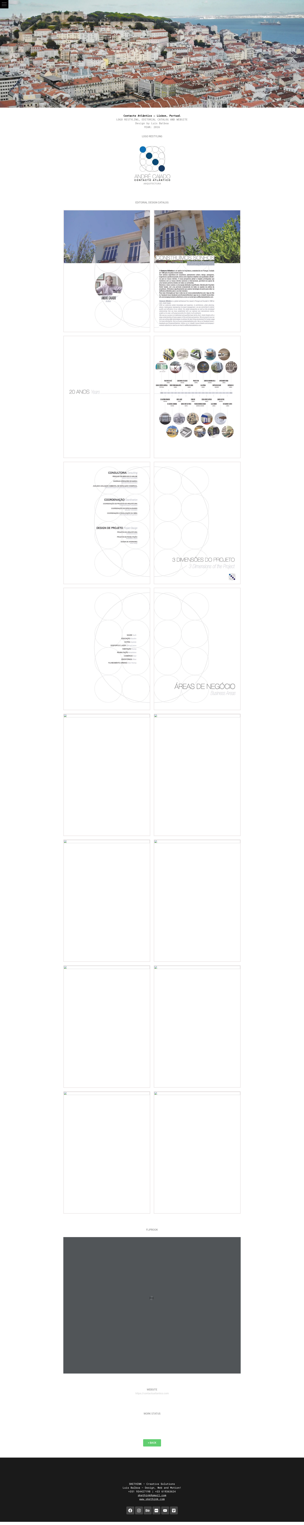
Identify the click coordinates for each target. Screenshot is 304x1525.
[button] (4, 4)
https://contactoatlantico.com (152, 1393)
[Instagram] (139, 1510)
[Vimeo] (174, 1510)
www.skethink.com (152, 1499)
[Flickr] (156, 1510)
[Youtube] (165, 1510)
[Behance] (148, 1510)
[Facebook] (130, 1510)
